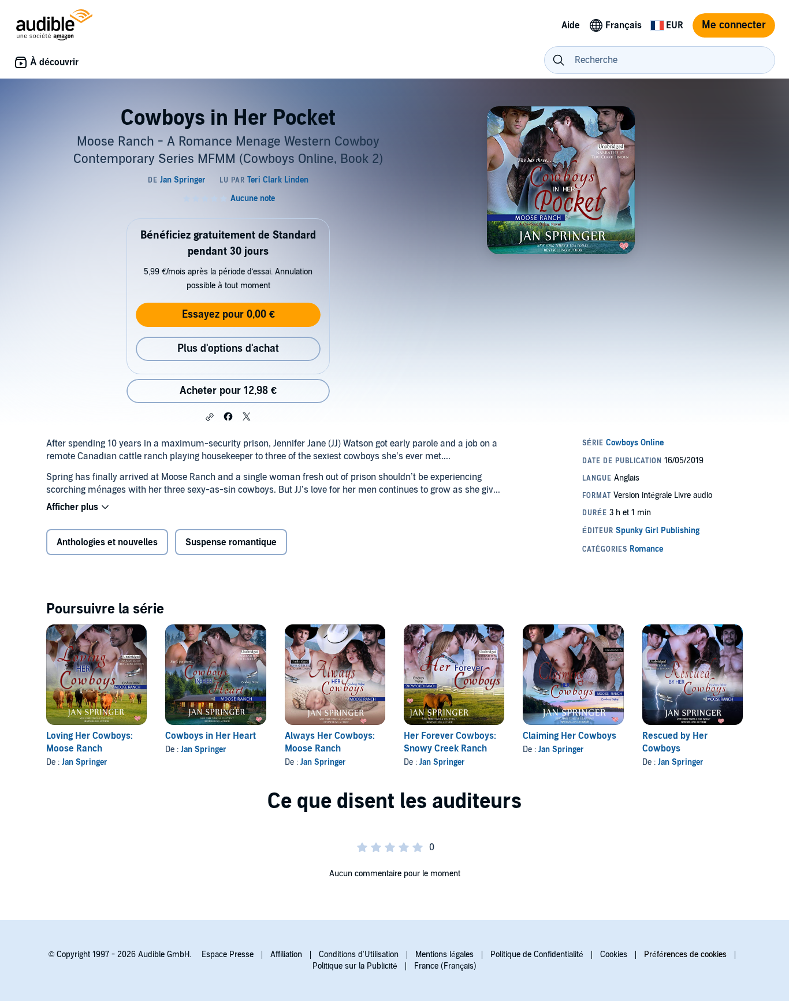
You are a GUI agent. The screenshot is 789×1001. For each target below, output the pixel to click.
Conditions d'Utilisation (359, 954)
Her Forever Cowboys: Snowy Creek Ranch (450, 742)
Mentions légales (444, 954)
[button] (209, 417)
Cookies (613, 954)
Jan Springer (84, 762)
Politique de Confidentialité (536, 954)
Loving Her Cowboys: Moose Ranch (89, 742)
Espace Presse (228, 954)
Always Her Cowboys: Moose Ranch (330, 742)
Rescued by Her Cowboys (675, 742)
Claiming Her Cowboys (569, 736)
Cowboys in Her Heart (210, 736)
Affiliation (286, 954)
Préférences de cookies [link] (685, 954)
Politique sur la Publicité (354, 966)
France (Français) (445, 966)
